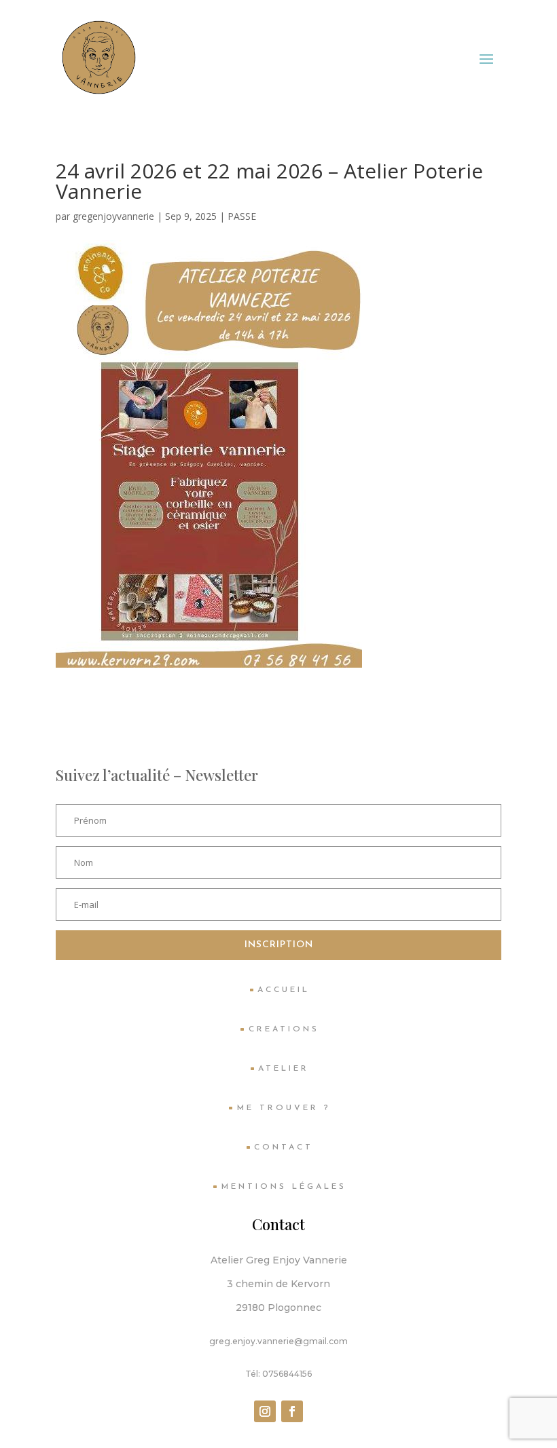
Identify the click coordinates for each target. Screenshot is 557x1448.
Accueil (283, 990)
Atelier (283, 1069)
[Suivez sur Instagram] (265, 1411)
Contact (283, 1147)
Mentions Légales (283, 1187)
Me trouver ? (284, 1108)
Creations (284, 1029)
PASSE (242, 216)
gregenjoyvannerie (113, 216)
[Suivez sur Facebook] (292, 1411)
